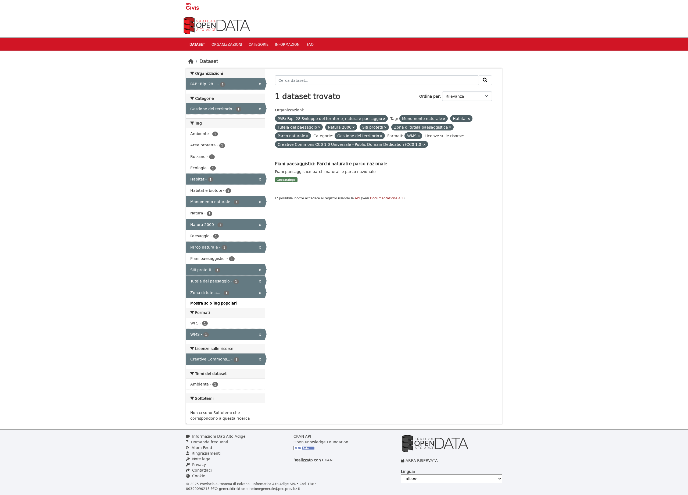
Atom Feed (201, 447)
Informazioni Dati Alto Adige (218, 436)
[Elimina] (384, 118)
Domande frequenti (209, 442)
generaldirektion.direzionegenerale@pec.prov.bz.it (259, 488)
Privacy (198, 464)
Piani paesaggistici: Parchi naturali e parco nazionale (331, 163)
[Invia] (485, 80)
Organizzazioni (227, 44)
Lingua (407, 471)
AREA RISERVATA (422, 460)
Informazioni (287, 44)
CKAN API (302, 436)
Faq (310, 44)
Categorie (258, 44)
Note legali (202, 459)
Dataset (197, 44)
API (357, 198)
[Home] (191, 61)
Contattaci (201, 470)
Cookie (198, 476)
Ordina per (429, 96)
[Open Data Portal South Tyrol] (216, 25)
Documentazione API (386, 198)
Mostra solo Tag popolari (213, 303)
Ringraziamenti (206, 453)
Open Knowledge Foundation (320, 442)
